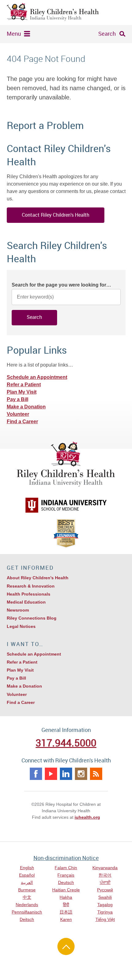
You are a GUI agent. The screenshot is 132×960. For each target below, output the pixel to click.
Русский (105, 889)
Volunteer (18, 414)
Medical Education (26, 602)
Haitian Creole (66, 889)
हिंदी (66, 904)
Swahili (105, 897)
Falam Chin (66, 867)
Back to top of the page (66, 946)
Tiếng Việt (105, 919)
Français (65, 875)
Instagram (81, 774)
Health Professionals (28, 594)
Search (107, 33)
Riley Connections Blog (31, 618)
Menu (14, 33)
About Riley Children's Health (37, 577)
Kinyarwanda (105, 867)
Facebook (36, 774)
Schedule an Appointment (37, 377)
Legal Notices (21, 626)
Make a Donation (26, 406)
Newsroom (18, 610)
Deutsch (66, 882)
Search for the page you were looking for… (61, 284)
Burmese (27, 889)
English (27, 867)
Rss (96, 774)
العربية (27, 882)
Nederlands (27, 904)
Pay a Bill (17, 399)
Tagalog (105, 904)
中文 (27, 897)
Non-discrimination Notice (66, 858)
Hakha (66, 897)
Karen (66, 919)
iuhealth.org (87, 817)
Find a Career (22, 421)
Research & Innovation (31, 586)
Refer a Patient (24, 384)
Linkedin (66, 774)
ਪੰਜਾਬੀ (105, 882)
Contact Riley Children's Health (55, 214)
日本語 (66, 912)
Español (27, 875)
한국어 (105, 875)
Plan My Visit (22, 392)
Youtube (51, 774)
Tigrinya (105, 912)
